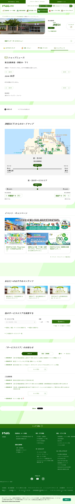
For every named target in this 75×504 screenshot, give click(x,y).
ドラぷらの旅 (61, 445)
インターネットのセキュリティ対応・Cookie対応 (61, 490)
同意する (67, 499)
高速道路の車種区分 (20, 438)
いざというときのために (63, 456)
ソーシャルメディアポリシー (50, 487)
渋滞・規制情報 (19, 447)
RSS (61, 353)
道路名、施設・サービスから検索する (16, 327)
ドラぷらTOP (5, 16)
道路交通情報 (18, 444)
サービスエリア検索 (41, 452)
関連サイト (4, 491)
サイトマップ (70, 487)
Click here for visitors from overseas (11, 501)
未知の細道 (60, 438)
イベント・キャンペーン (42, 454)
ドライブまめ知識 (62, 464)
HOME (4, 436)
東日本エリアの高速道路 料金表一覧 (24, 436)
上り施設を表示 (52, 31)
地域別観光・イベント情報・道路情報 (66, 436)
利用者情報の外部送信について (40, 490)
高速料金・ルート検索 (21, 433)
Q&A (36, 5)
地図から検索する (33, 327)
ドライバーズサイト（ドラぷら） (37, 1)
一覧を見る (67, 353)
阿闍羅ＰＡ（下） (14, 196)
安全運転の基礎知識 (62, 454)
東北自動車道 (20, 16)
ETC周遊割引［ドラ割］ (42, 438)
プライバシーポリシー (38, 499)
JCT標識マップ (19, 452)
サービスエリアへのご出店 (24, 491)
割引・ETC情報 (40, 433)
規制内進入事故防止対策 (63, 469)
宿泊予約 (60, 440)
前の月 (10, 71)
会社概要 (62, 487)
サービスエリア (12, 16)
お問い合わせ (30, 5)
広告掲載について (12, 491)
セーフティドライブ (61, 451)
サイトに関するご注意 (21, 487)
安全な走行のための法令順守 (64, 467)
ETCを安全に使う (62, 458)
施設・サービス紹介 (41, 456)
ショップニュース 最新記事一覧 (44, 458)
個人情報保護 (11, 487)
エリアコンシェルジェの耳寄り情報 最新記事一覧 (45, 461)
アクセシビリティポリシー (34, 487)
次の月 (64, 71)
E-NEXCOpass (40, 443)
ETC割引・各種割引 (41, 436)
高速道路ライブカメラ (21, 450)
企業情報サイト (60, 1)
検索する (62, 321)
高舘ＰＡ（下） (61, 196)
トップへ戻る (36, 426)
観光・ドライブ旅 (61, 433)
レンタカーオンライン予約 (64, 443)
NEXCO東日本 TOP (13, 1)
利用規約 (4, 487)
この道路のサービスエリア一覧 (14, 333)
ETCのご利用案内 (41, 440)
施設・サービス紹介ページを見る (62, 325)
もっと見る (36, 369)
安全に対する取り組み (63, 460)
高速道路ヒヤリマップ (63, 462)
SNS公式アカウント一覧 (5, 481)
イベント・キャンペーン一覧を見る (61, 256)
